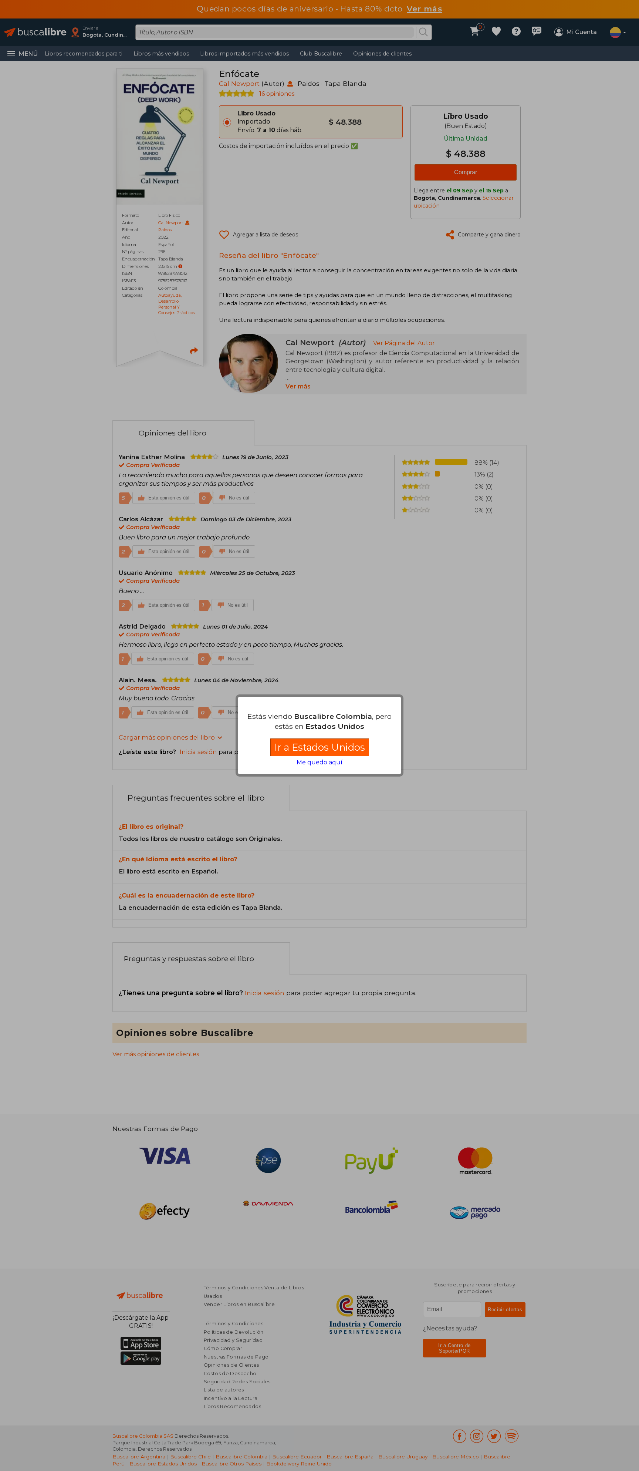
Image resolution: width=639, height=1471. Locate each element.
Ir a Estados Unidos (319, 747)
